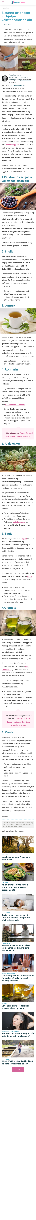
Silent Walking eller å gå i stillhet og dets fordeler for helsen (17, 1062)
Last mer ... (18, 1069)
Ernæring (5, 855)
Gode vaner (6, 913)
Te (11, 8)
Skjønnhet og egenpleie (10, 1031)
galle (29, 576)
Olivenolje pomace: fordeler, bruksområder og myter (15, 1007)
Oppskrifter (5, 8)
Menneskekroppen (8, 973)
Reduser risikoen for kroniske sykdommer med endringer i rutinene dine (16, 948)
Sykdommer (6, 943)
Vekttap (5, 882)
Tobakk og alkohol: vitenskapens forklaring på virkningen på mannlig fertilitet (18, 978)
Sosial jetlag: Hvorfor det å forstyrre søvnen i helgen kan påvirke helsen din (16, 917)
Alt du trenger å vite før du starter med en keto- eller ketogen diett (15, 887)
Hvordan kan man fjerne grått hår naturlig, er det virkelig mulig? (18, 1034)
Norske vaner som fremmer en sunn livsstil (16, 858)
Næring (4, 1003)
